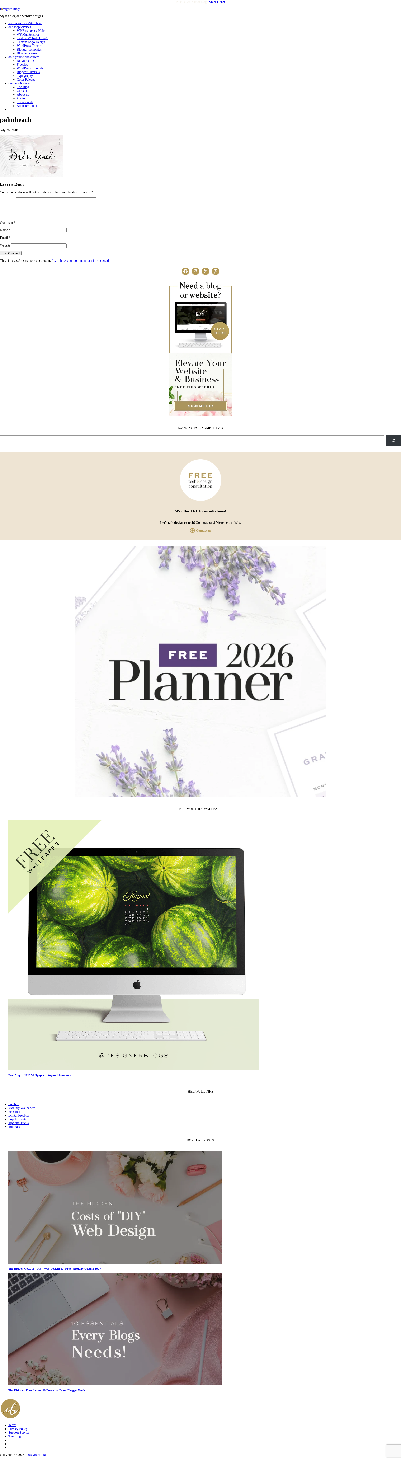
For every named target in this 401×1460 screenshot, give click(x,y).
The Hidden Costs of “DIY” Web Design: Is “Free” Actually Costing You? (54, 1268)
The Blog (14, 1436)
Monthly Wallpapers (21, 1108)
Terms (12, 1425)
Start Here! (217, 2)
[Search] (393, 440)
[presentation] (204, 945)
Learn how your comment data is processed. (81, 260)
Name (5, 230)
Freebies (13, 1104)
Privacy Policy (18, 1429)
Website (5, 245)
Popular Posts (17, 1119)
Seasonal (14, 1111)
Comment (7, 222)
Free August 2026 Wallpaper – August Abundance (39, 1075)
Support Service (18, 1432)
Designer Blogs (10, 9)
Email (5, 237)
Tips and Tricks (18, 1123)
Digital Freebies (18, 1115)
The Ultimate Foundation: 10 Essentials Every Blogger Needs (46, 1390)
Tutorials (14, 1126)
